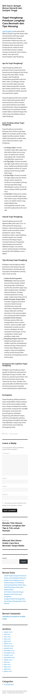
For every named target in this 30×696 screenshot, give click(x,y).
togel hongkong (7, 31)
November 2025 (9, 653)
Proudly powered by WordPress (15, 693)
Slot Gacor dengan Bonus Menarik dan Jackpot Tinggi (12, 8)
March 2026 (8, 643)
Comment (6, 453)
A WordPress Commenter (10, 616)
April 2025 (7, 669)
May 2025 (7, 667)
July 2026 (7, 634)
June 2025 (7, 664)
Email (4, 486)
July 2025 (7, 662)
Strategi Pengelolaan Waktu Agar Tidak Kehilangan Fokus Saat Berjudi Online (15, 587)
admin (6, 433)
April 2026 (7, 641)
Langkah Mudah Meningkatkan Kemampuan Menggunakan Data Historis (15, 601)
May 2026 (7, 639)
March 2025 (8, 671)
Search (4, 558)
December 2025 (9, 650)
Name (4, 478)
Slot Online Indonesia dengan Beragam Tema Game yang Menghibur (14, 594)
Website (5, 494)
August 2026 (8, 632)
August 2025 (8, 660)
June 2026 (7, 636)
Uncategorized (9, 684)
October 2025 (8, 655)
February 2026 (9, 646)
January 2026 (8, 648)
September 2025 (9, 657)
